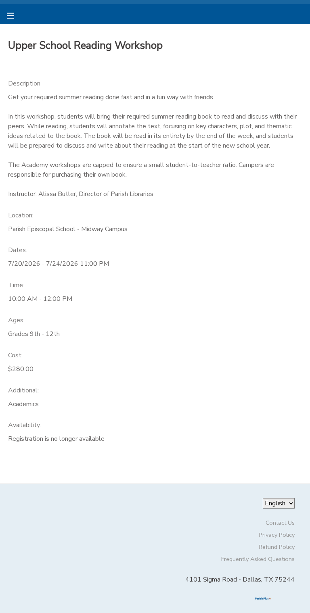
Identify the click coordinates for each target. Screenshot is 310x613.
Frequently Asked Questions (258, 559)
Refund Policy (277, 547)
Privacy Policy (277, 535)
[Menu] (16, 15)
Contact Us (280, 523)
